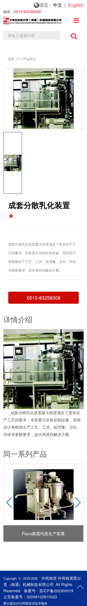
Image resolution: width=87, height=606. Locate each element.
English (76, 4)
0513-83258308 (43, 297)
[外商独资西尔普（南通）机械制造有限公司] (32, 22)
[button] (78, 502)
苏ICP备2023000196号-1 (61, 590)
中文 (57, 4)
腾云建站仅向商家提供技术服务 (25, 603)
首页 (11, 59)
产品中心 (30, 59)
